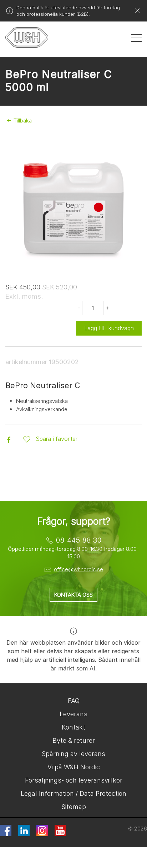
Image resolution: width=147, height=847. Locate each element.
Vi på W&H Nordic (73, 767)
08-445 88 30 (78, 540)
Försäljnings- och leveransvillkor (73, 780)
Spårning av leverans (73, 753)
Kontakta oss (73, 594)
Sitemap (73, 806)
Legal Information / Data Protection (73, 793)
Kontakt (73, 727)
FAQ (74, 700)
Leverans (73, 714)
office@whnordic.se (78, 569)
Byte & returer (73, 740)
